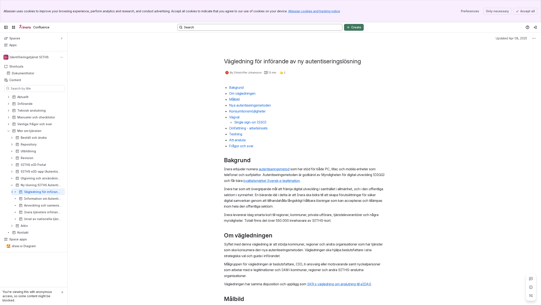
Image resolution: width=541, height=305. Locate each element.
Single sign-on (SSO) (250, 122)
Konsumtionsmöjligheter (247, 111)
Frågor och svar (241, 146)
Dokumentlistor (23, 73)
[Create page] (530, 295)
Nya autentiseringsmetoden (250, 105)
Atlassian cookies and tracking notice (314, 11)
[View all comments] (530, 278)
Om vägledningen (242, 93)
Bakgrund (236, 87)
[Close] (62, 292)
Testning (236, 134)
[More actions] (61, 57)
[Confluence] (25, 27)
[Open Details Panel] (530, 287)
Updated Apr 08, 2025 (511, 38)
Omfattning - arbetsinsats (248, 128)
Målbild (234, 99)
